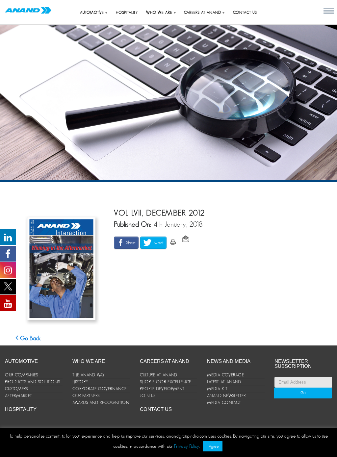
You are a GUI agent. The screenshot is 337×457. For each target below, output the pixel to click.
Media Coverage (225, 374)
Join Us (148, 395)
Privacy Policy (186, 446)
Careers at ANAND (203, 12)
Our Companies (21, 374)
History (80, 381)
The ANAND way (88, 374)
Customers (16, 388)
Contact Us (245, 12)
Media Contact (224, 402)
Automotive (92, 12)
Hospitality (127, 12)
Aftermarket (18, 395)
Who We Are (88, 361)
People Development (162, 388)
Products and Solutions (32, 381)
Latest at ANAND (224, 381)
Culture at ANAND (158, 374)
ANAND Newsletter (226, 395)
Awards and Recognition (100, 402)
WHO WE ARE (160, 12)
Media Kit (217, 388)
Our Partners (86, 395)
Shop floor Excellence (165, 381)
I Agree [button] (213, 446)
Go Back (29, 338)
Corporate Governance (99, 388)
